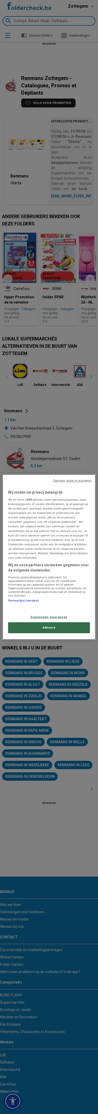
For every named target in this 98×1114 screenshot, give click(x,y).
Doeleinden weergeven (49, 617)
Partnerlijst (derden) (23, 600)
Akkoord (49, 628)
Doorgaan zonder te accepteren (72, 480)
